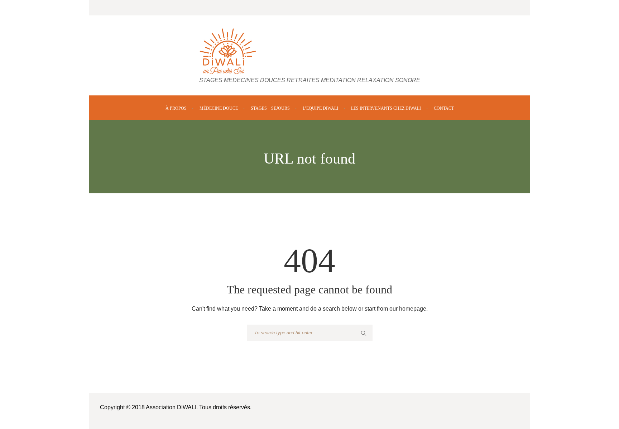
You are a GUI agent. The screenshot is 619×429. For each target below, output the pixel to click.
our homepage (407, 309)
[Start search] (364, 333)
